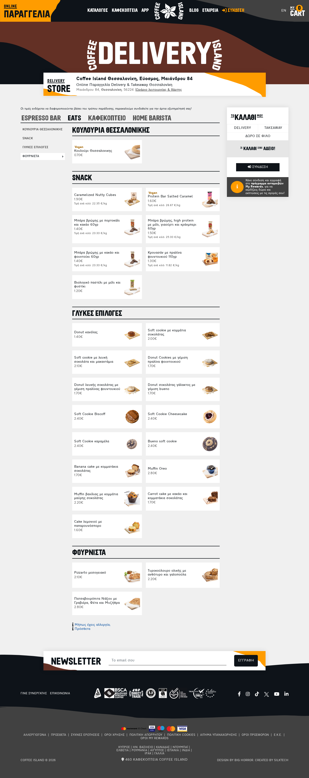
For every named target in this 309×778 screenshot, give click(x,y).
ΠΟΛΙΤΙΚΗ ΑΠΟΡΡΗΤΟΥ (145, 735)
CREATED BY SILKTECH (271, 760)
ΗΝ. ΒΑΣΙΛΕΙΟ (143, 747)
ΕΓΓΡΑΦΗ (246, 660)
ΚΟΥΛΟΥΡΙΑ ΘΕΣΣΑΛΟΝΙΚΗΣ (42, 129)
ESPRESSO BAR (41, 118)
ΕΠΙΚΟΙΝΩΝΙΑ (60, 693)
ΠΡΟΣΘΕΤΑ (58, 735)
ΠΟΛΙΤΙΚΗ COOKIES (181, 735)
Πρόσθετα (82, 629)
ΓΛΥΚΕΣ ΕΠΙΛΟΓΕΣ (35, 147)
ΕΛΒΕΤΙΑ (122, 750)
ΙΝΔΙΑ (186, 750)
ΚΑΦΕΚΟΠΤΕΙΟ (107, 118)
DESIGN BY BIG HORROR (235, 760)
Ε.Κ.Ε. (278, 735)
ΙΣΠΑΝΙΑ (173, 750)
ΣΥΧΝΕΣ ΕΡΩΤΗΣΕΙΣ (85, 735)
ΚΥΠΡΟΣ (124, 747)
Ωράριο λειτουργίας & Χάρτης (159, 90)
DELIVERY (242, 128)
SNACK (27, 138)
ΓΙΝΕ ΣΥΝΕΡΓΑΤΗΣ (34, 693)
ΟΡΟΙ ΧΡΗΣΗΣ (114, 735)
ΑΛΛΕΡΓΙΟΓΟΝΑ (34, 735)
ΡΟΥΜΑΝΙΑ (139, 750)
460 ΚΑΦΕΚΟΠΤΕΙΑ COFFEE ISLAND (156, 760)
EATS (74, 118)
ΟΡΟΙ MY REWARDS (154, 738)
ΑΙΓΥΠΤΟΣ (157, 750)
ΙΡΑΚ (148, 753)
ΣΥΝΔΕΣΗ (259, 167)
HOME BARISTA (152, 118)
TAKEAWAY (273, 128)
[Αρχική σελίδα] (168, 11)
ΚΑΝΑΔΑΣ (163, 747)
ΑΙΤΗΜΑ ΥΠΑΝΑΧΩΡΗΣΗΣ (218, 735)
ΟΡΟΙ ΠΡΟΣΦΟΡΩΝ (255, 735)
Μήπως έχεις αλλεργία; (92, 625)
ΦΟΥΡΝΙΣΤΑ (30, 156)
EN (283, 11)
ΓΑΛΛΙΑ (159, 753)
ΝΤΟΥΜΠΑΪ (180, 747)
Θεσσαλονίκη (111, 90)
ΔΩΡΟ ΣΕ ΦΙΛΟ (257, 136)
